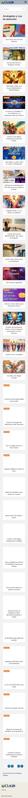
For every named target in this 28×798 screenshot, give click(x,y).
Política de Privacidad (6, 796)
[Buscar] (22, 8)
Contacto (3, 790)
